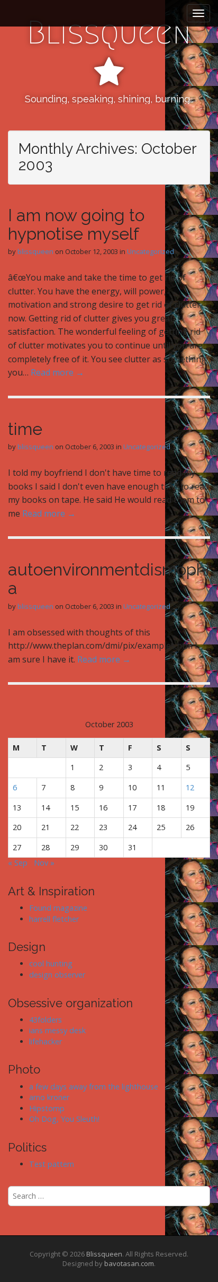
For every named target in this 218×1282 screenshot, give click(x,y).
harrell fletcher (54, 919)
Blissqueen (109, 32)
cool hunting (50, 963)
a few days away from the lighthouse (93, 1087)
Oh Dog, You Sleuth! (64, 1119)
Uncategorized (150, 251)
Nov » (44, 863)
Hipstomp (47, 1108)
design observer (57, 975)
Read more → (57, 372)
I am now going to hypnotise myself (76, 224)
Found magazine (58, 908)
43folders (45, 1020)
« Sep (18, 863)
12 (190, 787)
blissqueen (35, 251)
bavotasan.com (129, 1263)
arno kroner (49, 1097)
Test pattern (51, 1164)
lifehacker (45, 1041)
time (25, 429)
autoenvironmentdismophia (109, 579)
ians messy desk (57, 1030)
